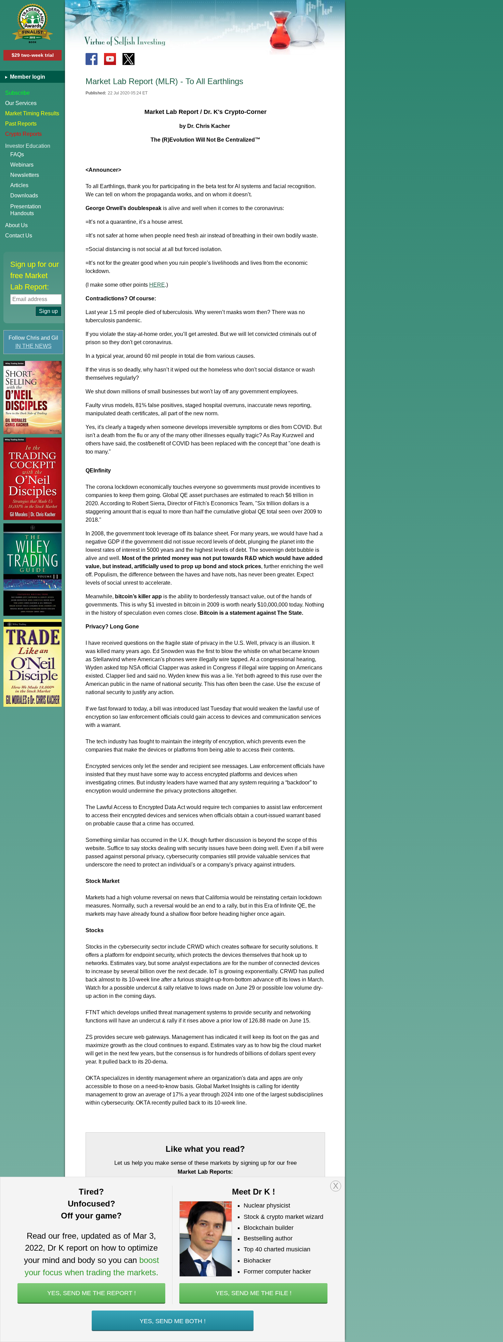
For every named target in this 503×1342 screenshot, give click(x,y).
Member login (27, 77)
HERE (157, 285)
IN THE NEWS (33, 346)
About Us (16, 225)
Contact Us (18, 235)
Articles (19, 185)
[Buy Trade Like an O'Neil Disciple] (32, 663)
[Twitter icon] (128, 59)
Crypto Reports (23, 134)
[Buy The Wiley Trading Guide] (32, 569)
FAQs (17, 154)
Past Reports (21, 124)
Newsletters (24, 175)
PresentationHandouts (25, 210)
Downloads (24, 195)
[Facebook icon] (92, 59)
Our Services (21, 103)
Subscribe (17, 93)
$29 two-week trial (33, 55)
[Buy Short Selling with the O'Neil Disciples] (32, 397)
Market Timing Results (32, 113)
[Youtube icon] (110, 59)
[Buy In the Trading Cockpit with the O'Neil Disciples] (32, 479)
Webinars (22, 165)
